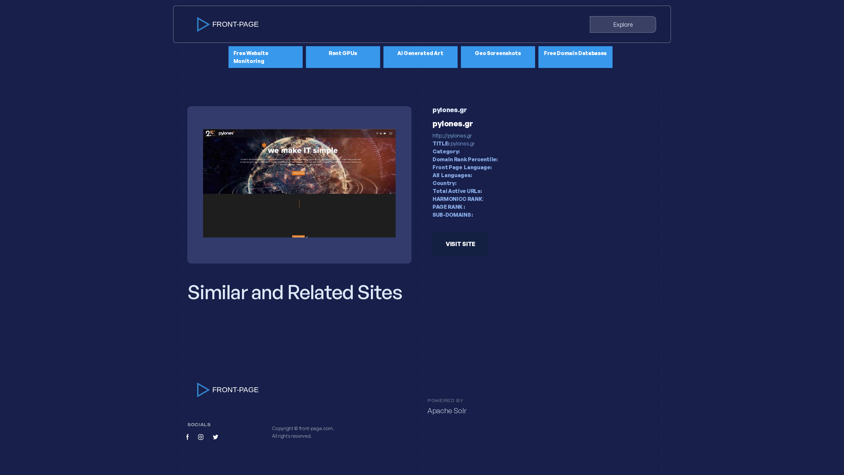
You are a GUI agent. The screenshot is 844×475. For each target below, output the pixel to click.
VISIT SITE (460, 243)
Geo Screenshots (498, 53)
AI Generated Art (420, 53)
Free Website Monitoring (250, 57)
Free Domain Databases (575, 53)
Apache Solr (447, 410)
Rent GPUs (343, 53)
